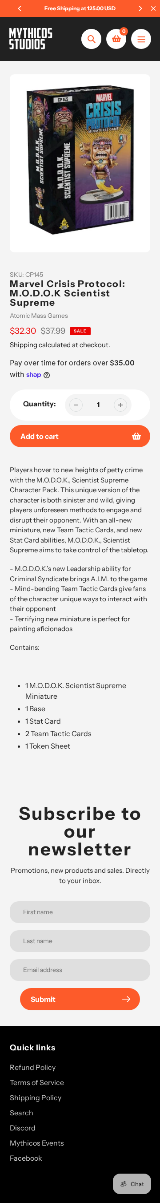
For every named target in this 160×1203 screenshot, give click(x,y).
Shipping (23, 344)
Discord (23, 1127)
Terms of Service (37, 1082)
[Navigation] (141, 39)
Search (21, 1112)
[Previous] (20, 8)
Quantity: (39, 403)
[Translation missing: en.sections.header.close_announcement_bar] (153, 8)
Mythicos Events (37, 1142)
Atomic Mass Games (39, 316)
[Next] (140, 8)
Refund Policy (33, 1067)
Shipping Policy (35, 1097)
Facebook (26, 1158)
